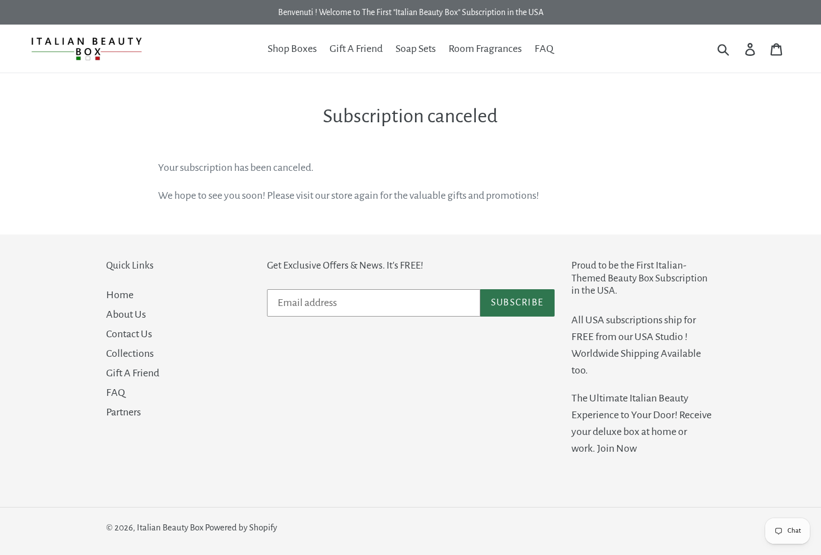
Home (119, 294)
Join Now (617, 448)
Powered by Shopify (241, 527)
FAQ (115, 392)
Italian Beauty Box (170, 527)
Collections (130, 353)
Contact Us (129, 333)
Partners (123, 412)
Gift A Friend (132, 373)
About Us (126, 314)
